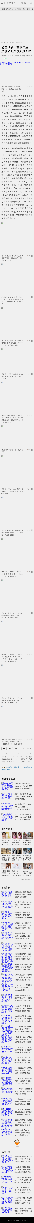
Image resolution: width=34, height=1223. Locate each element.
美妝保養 (26, 9)
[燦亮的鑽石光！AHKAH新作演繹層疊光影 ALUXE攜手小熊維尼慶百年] (7, 807)
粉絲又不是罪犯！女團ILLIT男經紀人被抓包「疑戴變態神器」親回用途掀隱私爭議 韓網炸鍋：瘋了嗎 (23, 979)
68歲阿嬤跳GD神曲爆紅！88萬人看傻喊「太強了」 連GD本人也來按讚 (23, 1181)
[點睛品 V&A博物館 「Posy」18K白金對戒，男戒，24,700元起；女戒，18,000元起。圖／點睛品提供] (17, 398)
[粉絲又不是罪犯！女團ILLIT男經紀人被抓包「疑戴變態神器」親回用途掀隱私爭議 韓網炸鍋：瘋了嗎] (7, 977)
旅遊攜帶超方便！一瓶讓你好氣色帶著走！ (27, 842)
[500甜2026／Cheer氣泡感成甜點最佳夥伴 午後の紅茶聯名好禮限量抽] (7, 1102)
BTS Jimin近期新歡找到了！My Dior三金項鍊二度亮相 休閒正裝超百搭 (23, 818)
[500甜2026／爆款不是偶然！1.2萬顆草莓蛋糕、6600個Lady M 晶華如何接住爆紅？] (7, 1081)
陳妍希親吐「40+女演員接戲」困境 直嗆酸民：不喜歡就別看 (23, 1132)
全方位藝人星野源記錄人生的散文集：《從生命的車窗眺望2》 (23, 894)
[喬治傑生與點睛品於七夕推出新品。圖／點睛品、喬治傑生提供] (17, 73)
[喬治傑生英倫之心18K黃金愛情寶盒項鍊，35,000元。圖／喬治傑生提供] (17, 238)
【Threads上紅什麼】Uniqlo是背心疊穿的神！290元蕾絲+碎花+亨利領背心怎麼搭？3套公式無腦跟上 (23, 1031)
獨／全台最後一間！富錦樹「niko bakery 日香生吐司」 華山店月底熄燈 (23, 906)
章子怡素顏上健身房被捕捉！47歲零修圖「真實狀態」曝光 (23, 1210)
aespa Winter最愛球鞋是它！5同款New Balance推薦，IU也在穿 (27, 873)
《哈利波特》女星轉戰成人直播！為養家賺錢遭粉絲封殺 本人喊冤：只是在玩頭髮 (23, 1020)
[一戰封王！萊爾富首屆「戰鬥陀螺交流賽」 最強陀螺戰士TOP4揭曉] (7, 1040)
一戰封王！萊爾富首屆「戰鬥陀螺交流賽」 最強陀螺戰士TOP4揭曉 (23, 1039)
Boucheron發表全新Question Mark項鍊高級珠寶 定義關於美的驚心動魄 (23, 787)
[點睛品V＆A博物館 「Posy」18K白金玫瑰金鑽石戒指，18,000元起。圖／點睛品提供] (17, 722)
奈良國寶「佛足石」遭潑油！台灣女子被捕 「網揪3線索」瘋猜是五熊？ (23, 937)
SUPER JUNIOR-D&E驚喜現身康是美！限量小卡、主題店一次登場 (16, 873)
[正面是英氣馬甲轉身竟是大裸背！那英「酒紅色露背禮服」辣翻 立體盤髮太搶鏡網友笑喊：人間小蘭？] (7, 1123)
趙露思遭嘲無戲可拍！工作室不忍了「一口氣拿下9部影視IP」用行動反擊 (23, 999)
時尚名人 (9, 9)
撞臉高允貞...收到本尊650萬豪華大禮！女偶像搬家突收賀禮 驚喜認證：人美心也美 (23, 927)
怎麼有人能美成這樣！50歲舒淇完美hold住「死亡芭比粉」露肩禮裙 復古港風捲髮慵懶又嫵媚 (16, 842)
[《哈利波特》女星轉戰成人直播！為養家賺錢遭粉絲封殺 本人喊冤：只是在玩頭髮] (7, 1019)
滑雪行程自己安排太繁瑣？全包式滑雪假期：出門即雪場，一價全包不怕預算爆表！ (27, 858)
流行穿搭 (18, 9)
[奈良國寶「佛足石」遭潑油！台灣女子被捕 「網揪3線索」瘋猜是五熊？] (7, 936)
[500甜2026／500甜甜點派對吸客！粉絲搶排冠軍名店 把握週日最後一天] (7, 1050)
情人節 (29, 748)
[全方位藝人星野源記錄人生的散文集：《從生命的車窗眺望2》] (7, 895)
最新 (3, 9)
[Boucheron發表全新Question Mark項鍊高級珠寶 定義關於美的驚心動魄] (7, 786)
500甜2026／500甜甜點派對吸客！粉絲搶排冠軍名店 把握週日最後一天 (23, 1051)
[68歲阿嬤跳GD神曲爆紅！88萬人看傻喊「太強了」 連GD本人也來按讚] (7, 1180)
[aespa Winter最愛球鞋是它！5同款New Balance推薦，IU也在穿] (7, 988)
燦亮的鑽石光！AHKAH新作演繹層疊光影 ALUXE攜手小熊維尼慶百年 (23, 808)
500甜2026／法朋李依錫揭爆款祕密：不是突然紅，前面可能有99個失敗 (23, 1072)
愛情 (16, 748)
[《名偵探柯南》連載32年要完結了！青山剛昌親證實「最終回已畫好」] (7, 1201)
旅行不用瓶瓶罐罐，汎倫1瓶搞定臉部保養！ (6, 858)
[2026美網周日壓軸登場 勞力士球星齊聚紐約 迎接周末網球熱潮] (7, 1091)
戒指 (4, 748)
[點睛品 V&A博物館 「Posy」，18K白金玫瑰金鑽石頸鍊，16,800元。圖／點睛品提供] (17, 279)
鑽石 (10, 748)
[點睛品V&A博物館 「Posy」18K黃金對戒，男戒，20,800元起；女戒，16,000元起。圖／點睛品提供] (17, 637)
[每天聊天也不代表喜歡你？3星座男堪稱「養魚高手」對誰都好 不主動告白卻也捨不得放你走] (7, 946)
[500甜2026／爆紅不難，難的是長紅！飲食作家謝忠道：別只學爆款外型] (7, 1060)
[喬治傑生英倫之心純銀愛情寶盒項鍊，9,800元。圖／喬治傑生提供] (17, 471)
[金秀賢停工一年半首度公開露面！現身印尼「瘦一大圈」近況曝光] (7, 915)
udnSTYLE (4, 42)
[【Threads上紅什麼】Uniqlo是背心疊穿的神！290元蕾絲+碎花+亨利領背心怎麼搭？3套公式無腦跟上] (7, 1029)
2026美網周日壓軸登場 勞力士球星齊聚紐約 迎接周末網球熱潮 (23, 1091)
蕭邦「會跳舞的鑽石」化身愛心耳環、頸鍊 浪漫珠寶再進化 (23, 796)
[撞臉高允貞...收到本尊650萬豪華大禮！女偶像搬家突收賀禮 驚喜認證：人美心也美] (7, 926)
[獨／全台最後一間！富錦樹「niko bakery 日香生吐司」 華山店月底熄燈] (7, 905)
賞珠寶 (12, 42)
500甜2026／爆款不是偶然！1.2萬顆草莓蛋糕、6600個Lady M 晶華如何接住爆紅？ (23, 1082)
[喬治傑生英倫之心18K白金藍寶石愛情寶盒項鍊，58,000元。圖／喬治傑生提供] (17, 323)
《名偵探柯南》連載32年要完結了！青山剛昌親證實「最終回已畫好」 (23, 1202)
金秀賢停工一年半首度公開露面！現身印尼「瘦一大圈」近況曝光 (23, 915)
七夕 (22, 748)
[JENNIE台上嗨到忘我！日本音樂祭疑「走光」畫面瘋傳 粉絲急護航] (7, 1190)
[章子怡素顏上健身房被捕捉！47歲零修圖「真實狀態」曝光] (7, 1211)
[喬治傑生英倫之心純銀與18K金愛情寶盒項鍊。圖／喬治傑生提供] (17, 360)
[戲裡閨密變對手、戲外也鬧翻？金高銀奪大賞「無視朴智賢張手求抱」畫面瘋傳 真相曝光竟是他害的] (7, 957)
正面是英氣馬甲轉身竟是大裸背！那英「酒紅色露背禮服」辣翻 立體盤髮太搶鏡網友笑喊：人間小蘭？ (23, 1125)
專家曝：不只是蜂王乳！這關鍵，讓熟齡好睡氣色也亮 (5, 842)
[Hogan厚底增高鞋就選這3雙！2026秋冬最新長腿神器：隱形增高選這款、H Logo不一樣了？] (7, 967)
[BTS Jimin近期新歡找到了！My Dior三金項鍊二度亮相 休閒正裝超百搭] (7, 817)
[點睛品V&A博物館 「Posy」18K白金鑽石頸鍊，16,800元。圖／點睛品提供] (17, 554)
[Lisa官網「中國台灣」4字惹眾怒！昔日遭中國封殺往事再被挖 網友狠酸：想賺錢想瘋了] (7, 1009)
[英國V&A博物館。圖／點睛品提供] (17, 436)
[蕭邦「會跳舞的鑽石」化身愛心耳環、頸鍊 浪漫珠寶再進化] (7, 797)
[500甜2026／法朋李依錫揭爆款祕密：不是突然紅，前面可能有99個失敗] (7, 1071)
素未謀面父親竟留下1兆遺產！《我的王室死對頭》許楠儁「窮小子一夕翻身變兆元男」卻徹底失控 (17, 858)
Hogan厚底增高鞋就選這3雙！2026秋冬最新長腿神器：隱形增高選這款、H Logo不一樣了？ (23, 969)
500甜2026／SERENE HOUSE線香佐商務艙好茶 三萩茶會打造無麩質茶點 (23, 1113)
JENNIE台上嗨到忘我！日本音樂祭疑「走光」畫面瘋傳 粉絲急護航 (23, 1191)
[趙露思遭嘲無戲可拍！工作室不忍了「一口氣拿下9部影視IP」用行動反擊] (7, 998)
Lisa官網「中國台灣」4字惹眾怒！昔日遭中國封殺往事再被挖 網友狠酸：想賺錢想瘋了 (24, 1009)
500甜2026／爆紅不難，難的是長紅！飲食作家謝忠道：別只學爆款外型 (23, 1061)
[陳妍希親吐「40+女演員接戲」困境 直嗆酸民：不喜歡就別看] (7, 1133)
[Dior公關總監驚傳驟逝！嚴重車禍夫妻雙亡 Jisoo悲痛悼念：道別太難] (7, 1170)
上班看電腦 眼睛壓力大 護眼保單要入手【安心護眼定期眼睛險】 (5, 873)
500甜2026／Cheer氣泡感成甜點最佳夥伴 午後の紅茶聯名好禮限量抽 (23, 1103)
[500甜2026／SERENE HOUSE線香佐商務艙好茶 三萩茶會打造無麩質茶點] (7, 1112)
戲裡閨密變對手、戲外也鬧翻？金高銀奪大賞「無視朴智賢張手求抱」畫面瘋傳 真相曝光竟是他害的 (23, 959)
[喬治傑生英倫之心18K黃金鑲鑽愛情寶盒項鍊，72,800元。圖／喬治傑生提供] (17, 513)
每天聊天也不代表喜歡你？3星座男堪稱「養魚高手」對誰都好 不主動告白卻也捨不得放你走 (23, 948)
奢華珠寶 (19, 42)
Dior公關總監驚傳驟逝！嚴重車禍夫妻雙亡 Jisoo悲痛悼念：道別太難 (24, 1171)
